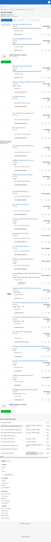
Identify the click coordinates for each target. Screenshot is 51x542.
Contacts (4, 471)
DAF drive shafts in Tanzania (18, 457)
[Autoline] (1, 9)
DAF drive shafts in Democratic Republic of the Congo (36, 457)
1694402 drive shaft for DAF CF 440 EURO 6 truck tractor (27, 288)
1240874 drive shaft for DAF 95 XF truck (23, 174)
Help (3, 469)
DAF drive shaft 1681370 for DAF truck (22, 66)
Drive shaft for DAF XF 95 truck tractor (22, 331)
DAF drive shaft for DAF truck (7, 453)
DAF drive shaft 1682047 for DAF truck (22, 38)
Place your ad (6, 61)
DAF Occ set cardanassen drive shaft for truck (11, 429)
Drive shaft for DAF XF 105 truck (21, 204)
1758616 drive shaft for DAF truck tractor (23, 375)
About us (3, 466)
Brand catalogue (5, 503)
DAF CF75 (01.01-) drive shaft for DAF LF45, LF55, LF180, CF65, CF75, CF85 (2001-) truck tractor (12, 426)
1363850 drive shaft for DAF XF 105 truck (23, 160)
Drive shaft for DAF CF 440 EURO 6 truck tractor (11, 432)
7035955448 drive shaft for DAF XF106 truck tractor (25, 389)
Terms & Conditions (6, 493)
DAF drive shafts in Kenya (6, 457)
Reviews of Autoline (6, 500)
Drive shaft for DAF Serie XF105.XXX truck (23, 113)
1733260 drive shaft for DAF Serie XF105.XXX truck (25, 219)
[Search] (49, 6)
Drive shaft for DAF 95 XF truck (20, 191)
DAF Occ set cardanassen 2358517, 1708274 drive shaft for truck (29, 82)
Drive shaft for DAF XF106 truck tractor (9, 445)
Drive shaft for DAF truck (19, 96)
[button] (49, 2)
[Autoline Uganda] (8, 2)
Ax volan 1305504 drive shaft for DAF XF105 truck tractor (27, 273)
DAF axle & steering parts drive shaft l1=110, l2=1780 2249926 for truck (30, 360)
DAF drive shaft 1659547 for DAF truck (22, 24)
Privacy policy (5, 496)
